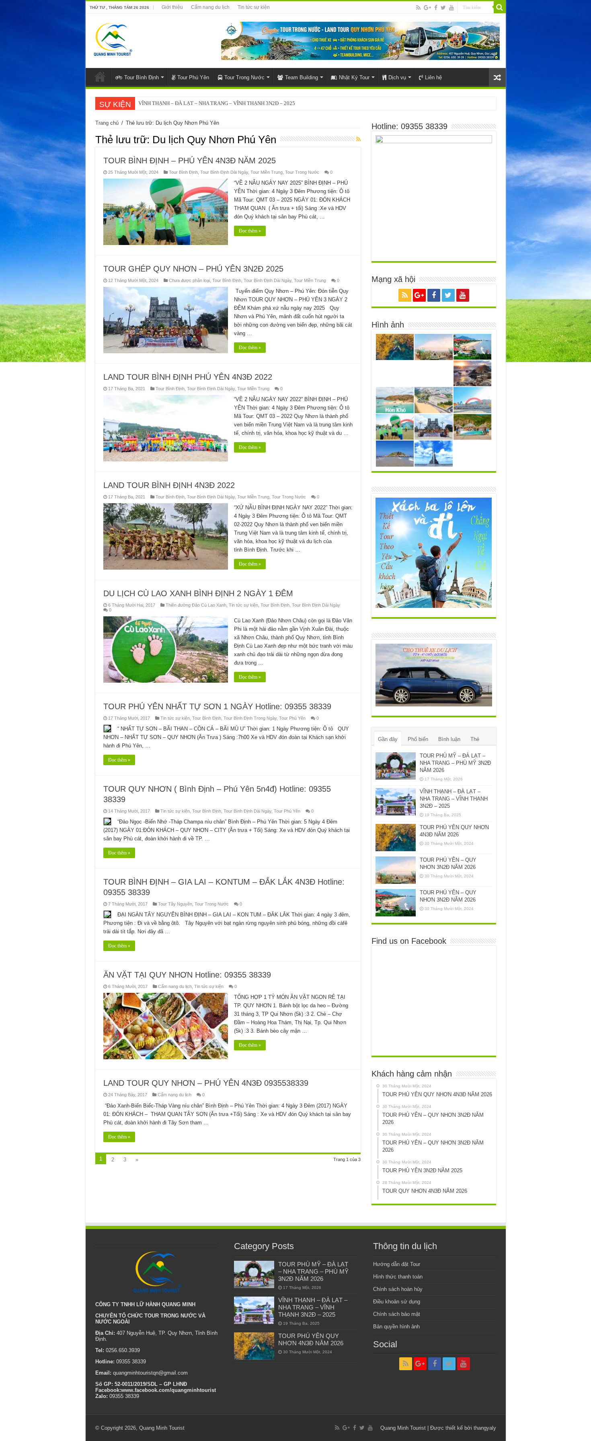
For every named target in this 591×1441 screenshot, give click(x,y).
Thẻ (474, 739)
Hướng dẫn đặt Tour (396, 1264)
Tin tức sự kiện (254, 7)
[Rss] (418, 7)
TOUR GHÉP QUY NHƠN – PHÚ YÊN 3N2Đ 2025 (193, 268)
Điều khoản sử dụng (396, 1302)
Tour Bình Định (141, 77)
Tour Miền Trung (266, 172)
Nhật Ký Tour (354, 77)
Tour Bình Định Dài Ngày (224, 172)
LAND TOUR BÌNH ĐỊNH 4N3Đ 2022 (169, 485)
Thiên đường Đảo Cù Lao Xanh (196, 605)
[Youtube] (451, 7)
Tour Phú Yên (193, 77)
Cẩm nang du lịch (210, 7)
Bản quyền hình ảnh (396, 1327)
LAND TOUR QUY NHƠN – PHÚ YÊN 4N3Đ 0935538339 (205, 1083)
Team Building (301, 77)
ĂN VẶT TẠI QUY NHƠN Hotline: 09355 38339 (187, 974)
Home (100, 76)
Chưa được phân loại (189, 280)
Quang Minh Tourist (162, 1428)
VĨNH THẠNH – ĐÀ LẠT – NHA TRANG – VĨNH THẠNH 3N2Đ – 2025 (454, 798)
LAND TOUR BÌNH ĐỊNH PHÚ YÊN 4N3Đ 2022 (187, 377)
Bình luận (449, 739)
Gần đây (388, 739)
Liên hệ (433, 77)
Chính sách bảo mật (396, 1314)
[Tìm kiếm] (500, 7)
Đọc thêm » (250, 231)
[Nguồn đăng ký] (358, 139)
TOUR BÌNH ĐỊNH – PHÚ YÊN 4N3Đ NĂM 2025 (189, 160)
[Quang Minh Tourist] (112, 37)
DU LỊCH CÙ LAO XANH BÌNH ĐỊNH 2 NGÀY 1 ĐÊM (198, 593)
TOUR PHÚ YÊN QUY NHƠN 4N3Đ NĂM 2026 (190, 103)
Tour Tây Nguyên (175, 904)
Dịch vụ (397, 77)
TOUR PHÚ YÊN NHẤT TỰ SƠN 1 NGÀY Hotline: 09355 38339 (217, 706)
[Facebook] (435, 7)
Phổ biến (418, 739)
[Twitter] (443, 7)
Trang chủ (107, 123)
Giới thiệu (172, 7)
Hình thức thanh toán (398, 1277)
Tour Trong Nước (244, 77)
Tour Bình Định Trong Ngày (250, 718)
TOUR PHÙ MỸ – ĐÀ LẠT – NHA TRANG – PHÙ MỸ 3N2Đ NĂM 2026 (455, 763)
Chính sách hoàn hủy (398, 1289)
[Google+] (427, 7)
